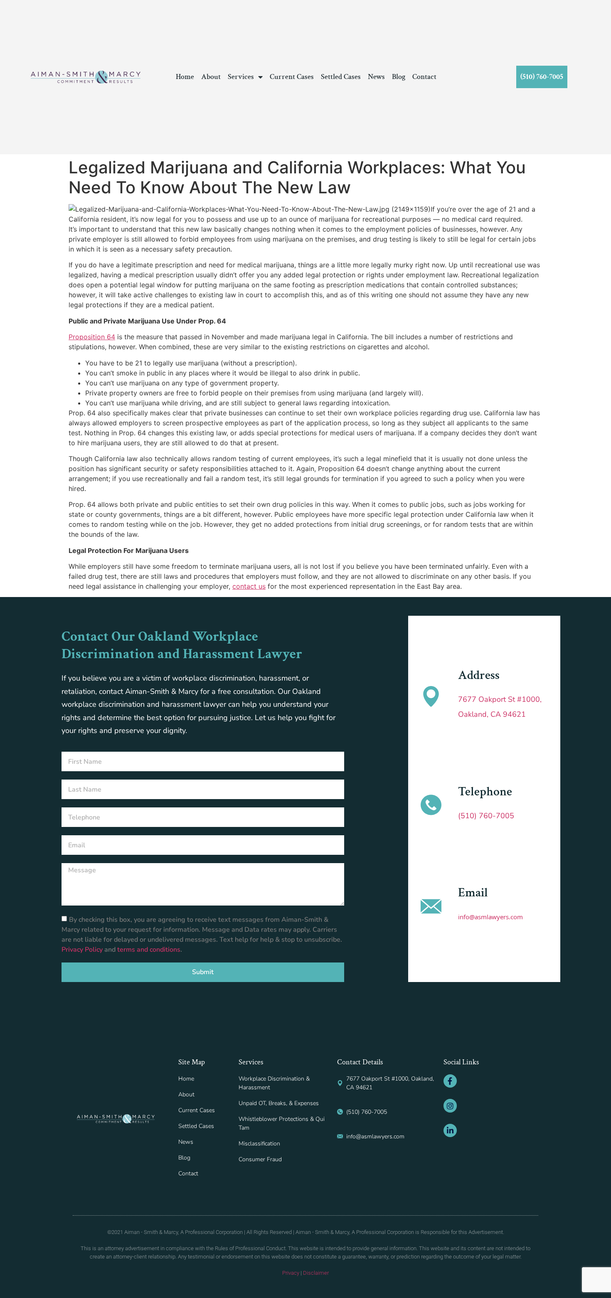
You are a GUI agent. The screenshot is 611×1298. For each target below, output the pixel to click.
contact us (249, 586)
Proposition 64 (92, 337)
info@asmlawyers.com (490, 917)
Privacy (290, 1273)
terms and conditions (148, 949)
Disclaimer (316, 1273)
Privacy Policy (83, 949)
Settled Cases (341, 77)
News (376, 77)
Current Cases (292, 77)
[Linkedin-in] (450, 1130)
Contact (424, 77)
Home (185, 77)
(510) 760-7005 (486, 816)
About (211, 77)
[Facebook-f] (450, 1081)
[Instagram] (450, 1105)
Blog (398, 77)
